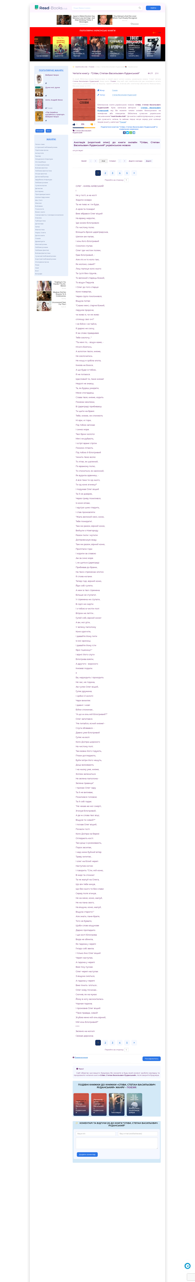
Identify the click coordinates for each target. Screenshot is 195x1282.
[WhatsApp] (130, 132)
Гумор (37, 227)
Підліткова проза (41, 150)
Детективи (39, 224)
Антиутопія (39, 153)
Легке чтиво (40, 144)
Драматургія (40, 241)
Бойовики (39, 206)
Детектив (39, 188)
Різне (37, 265)
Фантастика (39, 229)
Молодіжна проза (42, 262)
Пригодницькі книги (42, 194)
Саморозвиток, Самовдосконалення (49, 215)
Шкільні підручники (42, 197)
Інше (37, 268)
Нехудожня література (44, 159)
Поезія (38, 238)
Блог (48, 131)
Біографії (40, 131)
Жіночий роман (41, 244)
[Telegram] (133, 132)
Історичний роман (42, 165)
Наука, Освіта (40, 232)
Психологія (39, 209)
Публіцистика (40, 221)
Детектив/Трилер (42, 177)
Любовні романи (41, 182)
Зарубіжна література (43, 179)
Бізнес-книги (40, 212)
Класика (38, 218)
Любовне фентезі (42, 250)
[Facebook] (124, 132)
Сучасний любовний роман (45, 256)
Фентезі (38, 203)
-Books (53, 8)
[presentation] (154, 32)
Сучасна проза (41, 185)
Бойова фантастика (42, 253)
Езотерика (39, 191)
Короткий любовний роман (45, 259)
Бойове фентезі (41, 168)
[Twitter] (127, 132)
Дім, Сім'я (38, 200)
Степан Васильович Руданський (86, 81)
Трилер (38, 156)
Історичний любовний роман (46, 147)
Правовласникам (81, 1057)
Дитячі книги (40, 235)
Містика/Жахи (40, 162)
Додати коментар (87, 1154)
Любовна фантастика (43, 171)
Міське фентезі (41, 174)
